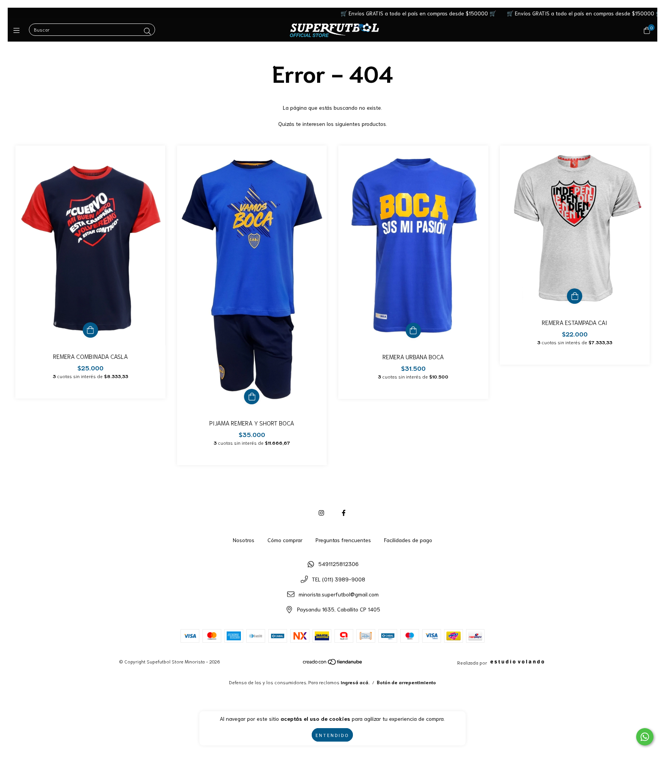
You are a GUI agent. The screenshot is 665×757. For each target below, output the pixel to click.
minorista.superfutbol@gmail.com (339, 594)
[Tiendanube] (333, 663)
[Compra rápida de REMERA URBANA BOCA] (413, 330)
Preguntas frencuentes (343, 539)
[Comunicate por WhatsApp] (644, 736)
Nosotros (243, 539)
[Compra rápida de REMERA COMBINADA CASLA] (90, 330)
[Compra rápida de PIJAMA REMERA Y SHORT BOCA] (251, 396)
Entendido (332, 735)
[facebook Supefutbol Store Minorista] (343, 512)
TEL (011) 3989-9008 (338, 579)
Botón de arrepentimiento (406, 682)
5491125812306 (338, 563)
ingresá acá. (355, 682)
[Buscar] (147, 31)
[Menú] (18, 30)
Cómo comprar (284, 539)
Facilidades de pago (408, 539)
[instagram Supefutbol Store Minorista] (321, 512)
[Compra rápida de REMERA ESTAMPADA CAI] (574, 296)
